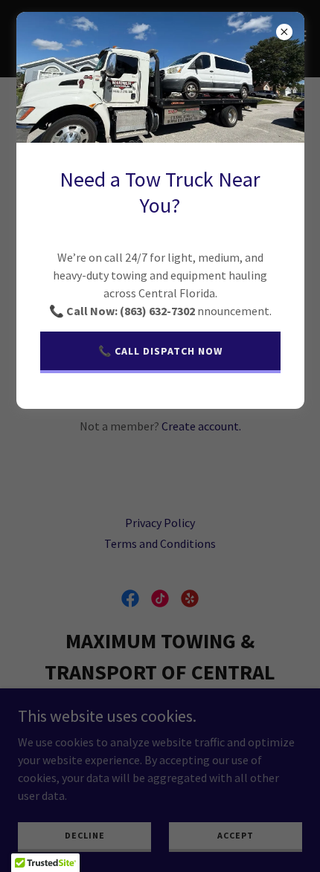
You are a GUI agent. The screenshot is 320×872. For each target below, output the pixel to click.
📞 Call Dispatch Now (160, 351)
